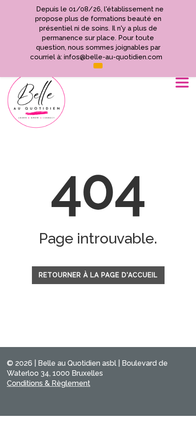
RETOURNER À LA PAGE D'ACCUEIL (98, 275)
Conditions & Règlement (48, 383)
